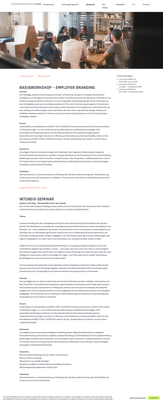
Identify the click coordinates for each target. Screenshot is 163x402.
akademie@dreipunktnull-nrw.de (32, 187)
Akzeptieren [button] (153, 398)
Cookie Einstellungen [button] (137, 398)
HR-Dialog (105, 6)
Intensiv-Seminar (26, 76)
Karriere (146, 4)
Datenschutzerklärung (103, 399)
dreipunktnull (48, 4)
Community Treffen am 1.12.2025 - (130, 85)
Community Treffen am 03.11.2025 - (131, 90)
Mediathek (120, 4)
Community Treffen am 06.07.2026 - (128, 80)
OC (133, 4)
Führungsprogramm (70, 4)
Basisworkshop (44, 76)
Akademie (90, 4)
